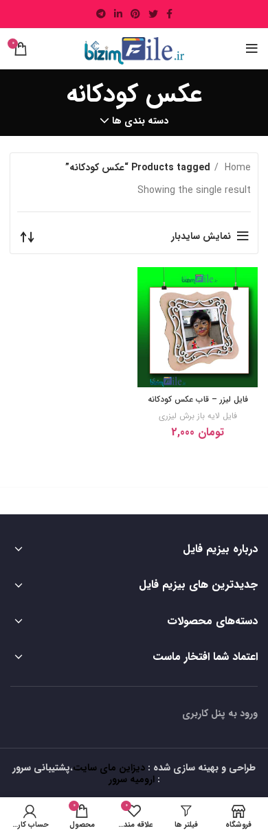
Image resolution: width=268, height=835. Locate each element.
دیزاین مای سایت (109, 767)
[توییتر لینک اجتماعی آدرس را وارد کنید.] (153, 14)
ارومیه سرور (132, 779)
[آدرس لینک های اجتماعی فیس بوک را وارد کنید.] (169, 14)
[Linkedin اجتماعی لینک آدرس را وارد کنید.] (118, 14)
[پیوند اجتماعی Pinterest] (135, 14)
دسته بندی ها (140, 121)
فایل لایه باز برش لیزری (198, 415)
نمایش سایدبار (201, 236)
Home (236, 167)
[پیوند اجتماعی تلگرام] (101, 14)
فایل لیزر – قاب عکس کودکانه (198, 399)
